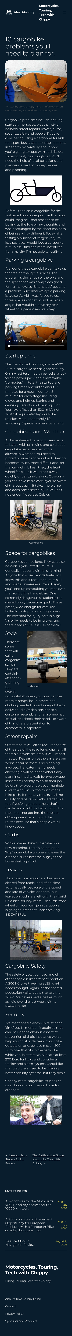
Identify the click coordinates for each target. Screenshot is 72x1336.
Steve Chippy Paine (30, 106)
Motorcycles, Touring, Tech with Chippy (31, 1270)
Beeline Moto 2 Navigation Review (20, 1243)
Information (52, 106)
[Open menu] (65, 12)
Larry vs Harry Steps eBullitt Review (16, 1159)
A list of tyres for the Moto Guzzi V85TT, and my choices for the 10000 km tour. (29, 1204)
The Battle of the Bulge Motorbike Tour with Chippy (48, 1159)
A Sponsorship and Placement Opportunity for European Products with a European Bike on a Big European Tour (29, 1225)
